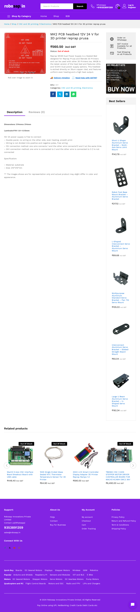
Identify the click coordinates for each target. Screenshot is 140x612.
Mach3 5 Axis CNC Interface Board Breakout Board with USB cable (20, 474)
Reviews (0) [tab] (37, 112)
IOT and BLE (78, 575)
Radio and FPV (73, 583)
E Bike (90, 575)
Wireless (76, 570)
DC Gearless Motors (74, 579)
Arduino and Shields (23, 575)
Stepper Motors (62, 570)
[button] (83, 467)
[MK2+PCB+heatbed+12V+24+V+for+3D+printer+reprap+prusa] (60, 94)
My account (87, 517)
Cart (84, 525)
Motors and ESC (56, 583)
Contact (54, 521)
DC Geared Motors (33, 570)
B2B (68, 16)
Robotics (94, 570)
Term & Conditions (120, 525)
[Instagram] (19, 548)
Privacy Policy (118, 517)
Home (43, 16)
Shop (56, 16)
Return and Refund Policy (124, 521)
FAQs (52, 517)
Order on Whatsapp (122, 39)
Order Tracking (89, 529)
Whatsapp (101, 5)
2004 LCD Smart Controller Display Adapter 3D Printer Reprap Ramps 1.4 (86, 474)
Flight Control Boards (36, 583)
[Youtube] (14, 548)
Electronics (87, 88)
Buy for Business (58, 525)
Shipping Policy (119, 529)
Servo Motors (56, 579)
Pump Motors (92, 579)
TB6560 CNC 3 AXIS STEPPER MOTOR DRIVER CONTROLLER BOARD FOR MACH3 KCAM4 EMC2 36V (118, 476)
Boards (19, 570)
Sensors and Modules (60, 575)
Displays (48, 570)
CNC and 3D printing (71, 88)
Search (80, 6)
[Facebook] (5, 548)
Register (132, 7)
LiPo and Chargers (91, 583)
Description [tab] (14, 112)
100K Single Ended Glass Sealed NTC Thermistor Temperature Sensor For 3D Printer (53, 476)
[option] (20, 464)
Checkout (86, 521)
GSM (85, 570)
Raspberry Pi (41, 575)
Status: (53, 51)
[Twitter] (9, 548)
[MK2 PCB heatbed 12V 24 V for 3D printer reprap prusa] (53, 94)
